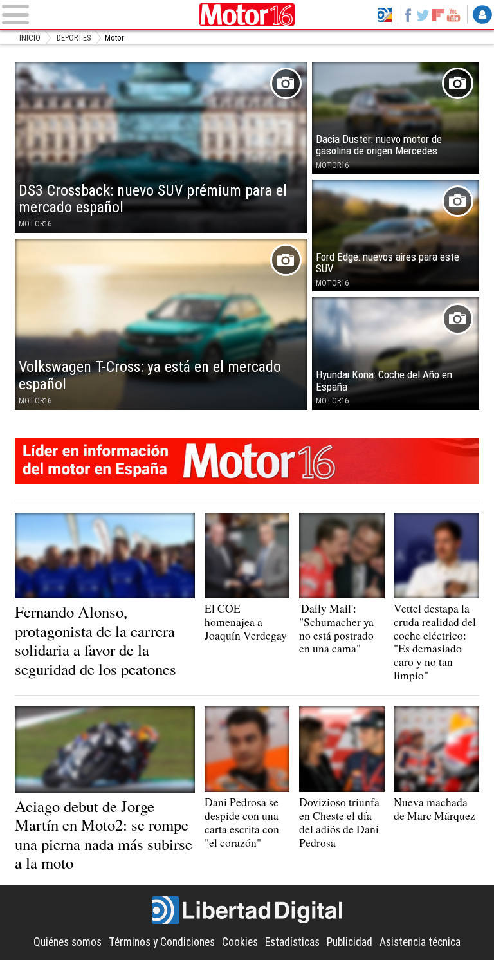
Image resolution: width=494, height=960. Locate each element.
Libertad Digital (247, 910)
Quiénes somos (67, 942)
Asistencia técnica (420, 942)
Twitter (423, 14)
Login (482, 14)
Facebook (408, 14)
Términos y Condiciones (162, 942)
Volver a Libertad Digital (385, 14)
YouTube (453, 14)
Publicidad (349, 942)
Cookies (240, 942)
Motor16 (247, 14)
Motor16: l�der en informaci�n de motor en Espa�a (247, 461)
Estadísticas (292, 942)
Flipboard (438, 15)
